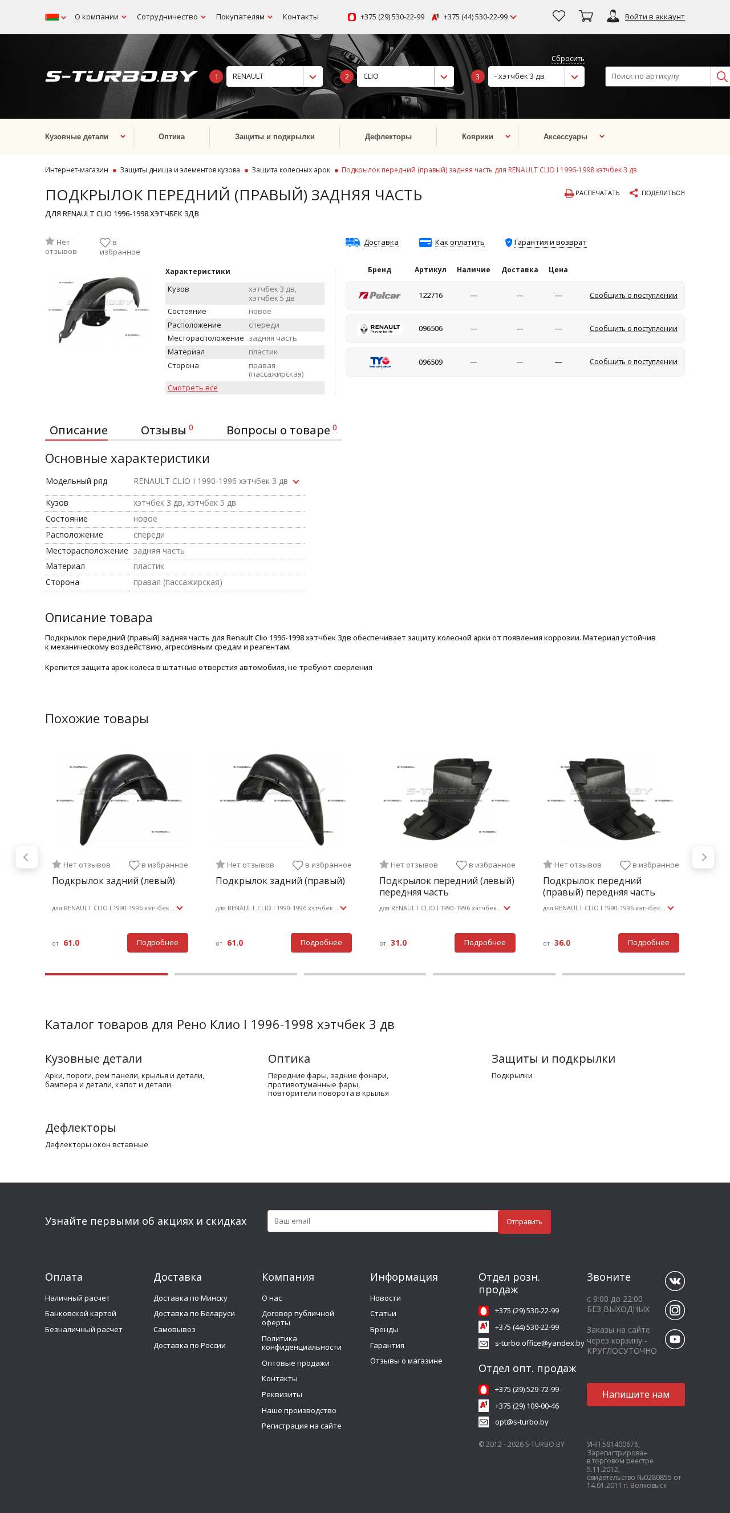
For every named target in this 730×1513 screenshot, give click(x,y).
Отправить (524, 1221)
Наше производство (299, 1410)
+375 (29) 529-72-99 (527, 1389)
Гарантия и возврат (550, 242)
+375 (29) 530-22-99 (392, 17)
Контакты (301, 16)
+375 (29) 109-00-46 (527, 1406)
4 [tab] (494, 974)
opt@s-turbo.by (522, 1422)
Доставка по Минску (190, 1298)
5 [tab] (623, 974)
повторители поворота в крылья (328, 1093)
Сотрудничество (167, 16)
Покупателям (240, 16)
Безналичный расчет (84, 1329)
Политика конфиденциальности (302, 1343)
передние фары (297, 1075)
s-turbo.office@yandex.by (540, 1343)
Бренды (384, 1329)
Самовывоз (174, 1329)
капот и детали (143, 1085)
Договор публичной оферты (298, 1318)
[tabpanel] (120, 857)
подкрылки (512, 1075)
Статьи (383, 1313)
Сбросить (568, 59)
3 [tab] (365, 974)
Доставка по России (189, 1345)
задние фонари (358, 1075)
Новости (385, 1298)
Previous (26, 857)
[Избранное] (559, 17)
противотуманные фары (313, 1085)
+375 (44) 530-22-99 (476, 17)
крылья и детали (171, 1075)
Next (703, 857)
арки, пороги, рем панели (91, 1075)
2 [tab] (236, 974)
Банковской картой (80, 1313)
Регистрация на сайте (302, 1426)
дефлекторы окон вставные (96, 1144)
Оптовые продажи (296, 1363)
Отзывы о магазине (406, 1360)
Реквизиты (282, 1394)
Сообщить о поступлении (634, 295)
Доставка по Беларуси (194, 1313)
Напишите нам (636, 1394)
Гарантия (387, 1345)
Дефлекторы (80, 1127)
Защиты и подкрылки (553, 1058)
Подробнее (158, 942)
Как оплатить (460, 242)
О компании (97, 16)
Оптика (289, 1058)
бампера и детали (78, 1085)
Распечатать (597, 193)
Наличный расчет (77, 1298)
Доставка (381, 242)
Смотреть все (193, 388)
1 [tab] (106, 974)
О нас (272, 1298)
